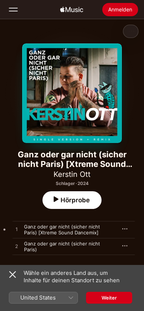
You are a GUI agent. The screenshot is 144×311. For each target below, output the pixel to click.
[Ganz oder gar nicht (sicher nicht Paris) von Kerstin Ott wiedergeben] (16, 246)
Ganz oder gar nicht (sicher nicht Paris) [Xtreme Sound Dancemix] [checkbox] (62, 229)
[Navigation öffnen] (13, 9)
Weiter (109, 298)
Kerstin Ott (72, 174)
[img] (71, 9)
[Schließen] (12, 274)
